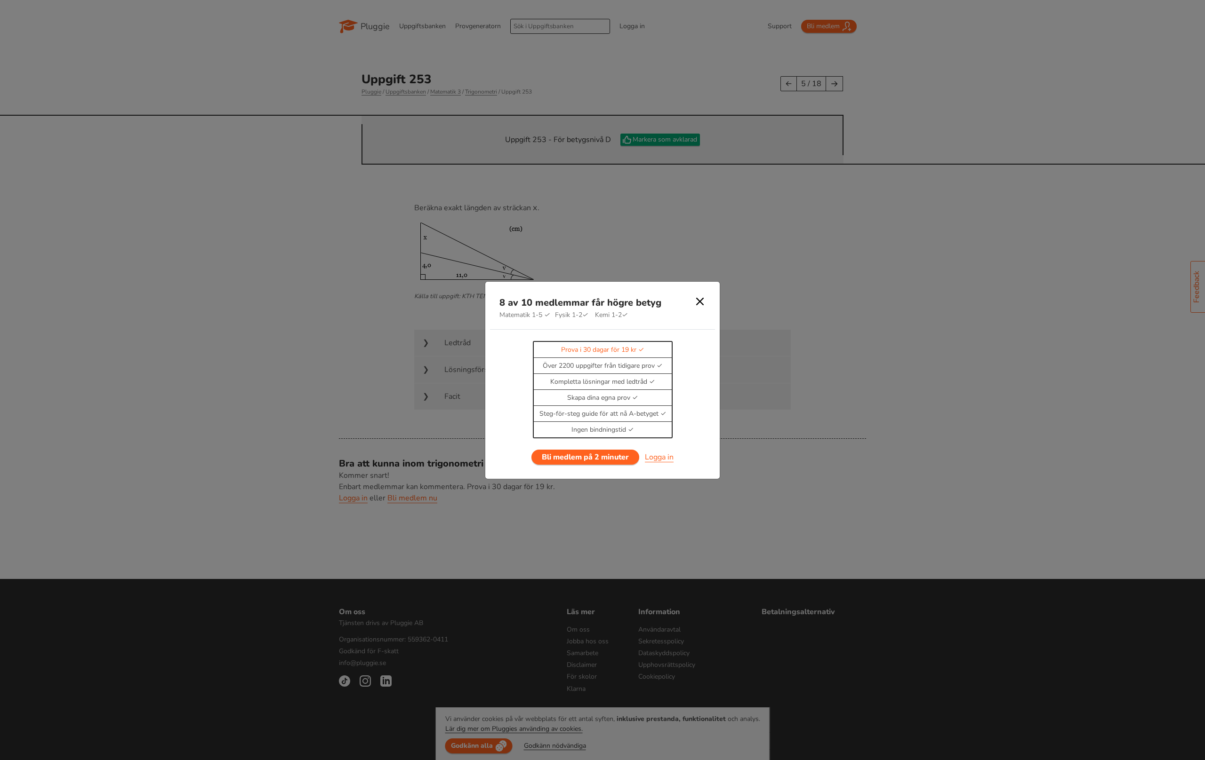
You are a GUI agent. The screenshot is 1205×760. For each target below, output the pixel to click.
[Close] (700, 301)
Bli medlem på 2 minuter (585, 457)
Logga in (659, 457)
